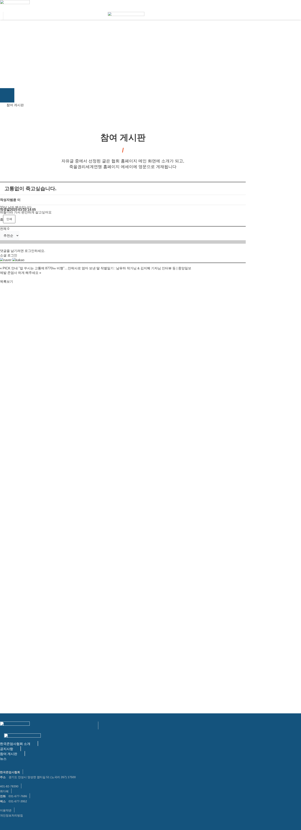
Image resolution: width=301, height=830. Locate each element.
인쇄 (9, 219)
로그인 (29, 251)
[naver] (5, 260)
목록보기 (6, 281)
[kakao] (18, 260)
